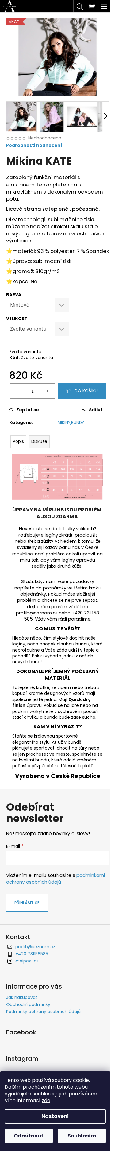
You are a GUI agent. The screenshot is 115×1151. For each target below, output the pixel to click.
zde (46, 1100)
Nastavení (55, 1116)
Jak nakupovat (21, 997)
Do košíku (86, 391)
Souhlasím (82, 1135)
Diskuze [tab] (39, 441)
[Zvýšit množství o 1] (47, 391)
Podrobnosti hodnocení (34, 145)
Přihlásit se (27, 903)
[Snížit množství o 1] (17, 391)
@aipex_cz (27, 961)
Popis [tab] (18, 441)
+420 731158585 (31, 954)
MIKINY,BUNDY (71, 422)
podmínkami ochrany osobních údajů (55, 878)
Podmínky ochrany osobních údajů (43, 1011)
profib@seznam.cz (35, 947)
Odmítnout (29, 1135)
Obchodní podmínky (28, 1004)
